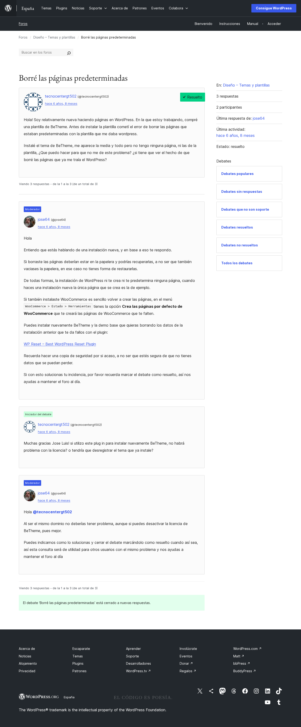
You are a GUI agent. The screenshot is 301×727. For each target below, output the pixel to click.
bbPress (241, 663)
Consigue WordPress (274, 8)
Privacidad (27, 671)
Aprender (133, 649)
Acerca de (27, 649)
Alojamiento (28, 663)
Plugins (77, 663)
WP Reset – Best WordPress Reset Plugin (60, 344)
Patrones (79, 671)
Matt (238, 656)
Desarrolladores (138, 663)
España (69, 697)
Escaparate (81, 649)
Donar (186, 663)
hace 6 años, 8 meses (61, 103)
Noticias (25, 656)
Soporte (132, 656)
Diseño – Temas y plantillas (54, 37)
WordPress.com (247, 649)
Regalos (188, 671)
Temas (77, 656)
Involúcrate (188, 649)
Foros (23, 24)
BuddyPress (244, 671)
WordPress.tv (138, 671)
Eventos (186, 656)
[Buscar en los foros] (68, 52)
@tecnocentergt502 (52, 512)
